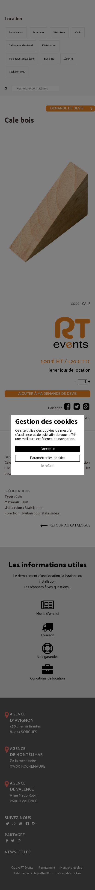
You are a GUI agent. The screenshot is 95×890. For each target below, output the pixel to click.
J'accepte (48, 449)
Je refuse (47, 466)
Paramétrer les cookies (47, 458)
